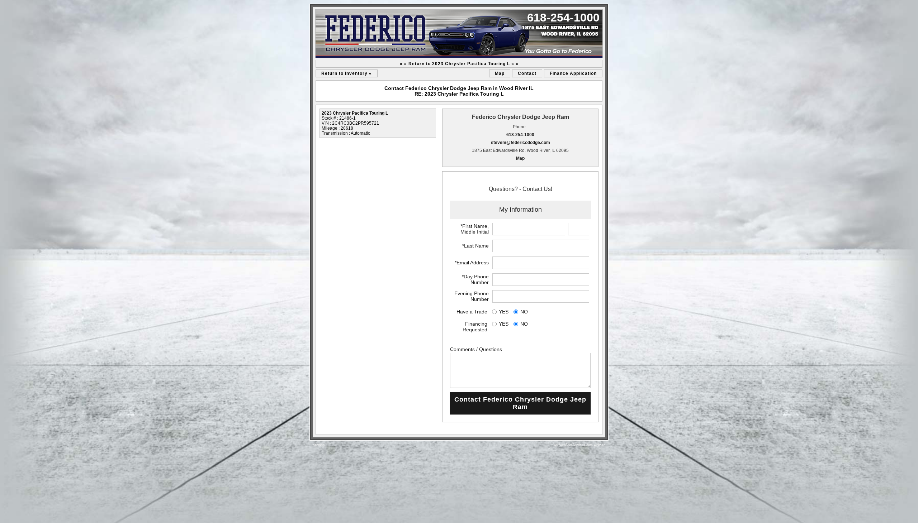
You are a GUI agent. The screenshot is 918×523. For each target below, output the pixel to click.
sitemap (319, 445)
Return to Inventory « (346, 73)
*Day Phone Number (475, 279)
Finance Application (573, 73)
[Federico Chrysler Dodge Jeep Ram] (459, 33)
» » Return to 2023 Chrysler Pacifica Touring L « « (459, 63)
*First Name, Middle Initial (474, 229)
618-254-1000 (520, 134)
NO (524, 312)
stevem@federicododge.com (520, 142)
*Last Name (475, 246)
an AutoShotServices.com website (579, 445)
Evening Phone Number (471, 296)
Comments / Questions (476, 349)
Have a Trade (471, 312)
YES (503, 312)
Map (500, 73)
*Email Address (472, 262)
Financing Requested (475, 326)
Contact (527, 73)
